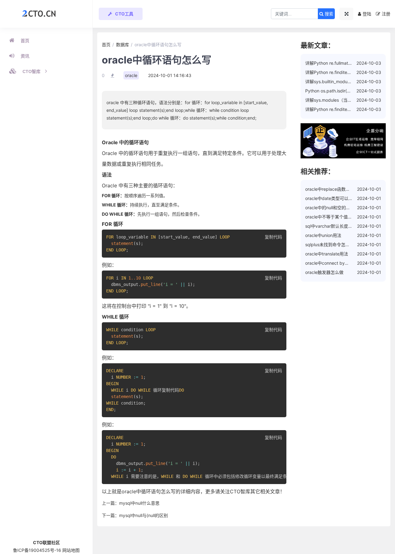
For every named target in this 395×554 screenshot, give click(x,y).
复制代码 (273, 236)
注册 (386, 13)
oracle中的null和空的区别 (330, 207)
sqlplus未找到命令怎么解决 (331, 244)
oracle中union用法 (323, 235)
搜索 (328, 13)
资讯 (25, 56)
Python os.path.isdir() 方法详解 (336, 90)
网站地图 (71, 550)
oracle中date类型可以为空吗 (333, 198)
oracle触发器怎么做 (324, 272)
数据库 (122, 44)
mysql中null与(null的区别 (143, 515)
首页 (25, 40)
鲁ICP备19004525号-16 (37, 550)
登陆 (367, 13)
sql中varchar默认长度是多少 (333, 226)
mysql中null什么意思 (139, 503)
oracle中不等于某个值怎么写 (333, 216)
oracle (131, 75)
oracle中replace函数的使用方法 (336, 189)
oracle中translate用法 (326, 253)
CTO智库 (31, 71)
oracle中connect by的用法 (331, 263)
